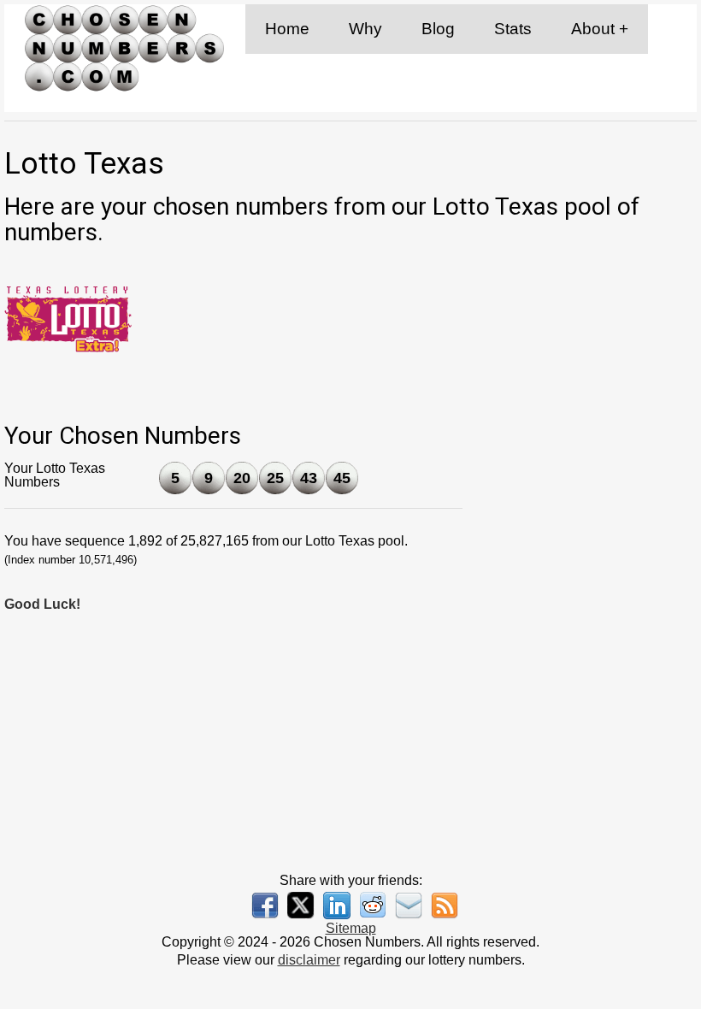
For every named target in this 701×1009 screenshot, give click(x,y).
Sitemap (351, 928)
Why (365, 29)
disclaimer (309, 960)
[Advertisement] (585, 517)
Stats (513, 29)
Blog (438, 29)
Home (287, 29)
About (593, 29)
